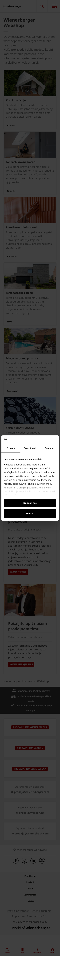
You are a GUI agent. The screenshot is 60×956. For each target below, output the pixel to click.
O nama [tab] (49, 448)
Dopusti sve (30, 503)
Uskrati (30, 513)
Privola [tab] (11, 448)
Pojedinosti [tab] (30, 448)
